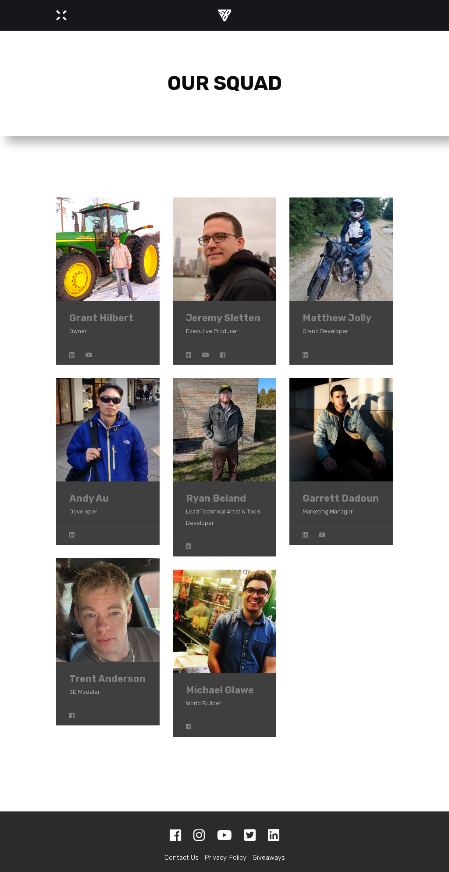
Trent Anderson (107, 679)
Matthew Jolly (337, 318)
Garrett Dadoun (341, 498)
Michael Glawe (220, 690)
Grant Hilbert (101, 318)
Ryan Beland (216, 498)
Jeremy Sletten (223, 318)
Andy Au (89, 498)
